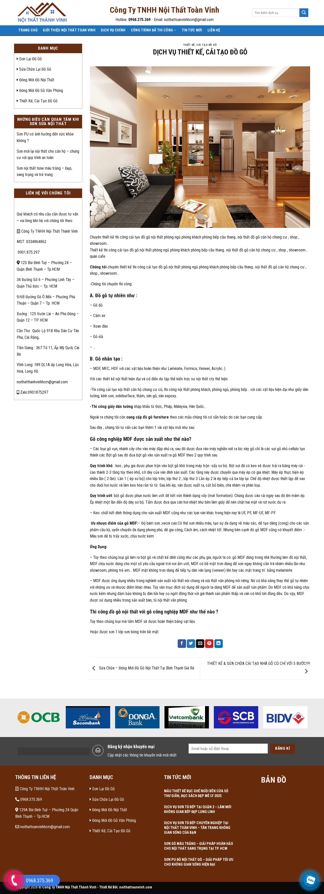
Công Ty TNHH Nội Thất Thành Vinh (49, 231)
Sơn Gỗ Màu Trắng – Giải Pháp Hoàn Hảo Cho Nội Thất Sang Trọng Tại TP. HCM (198, 846)
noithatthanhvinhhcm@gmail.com (42, 382)
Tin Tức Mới (192, 30)
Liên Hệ (214, 30)
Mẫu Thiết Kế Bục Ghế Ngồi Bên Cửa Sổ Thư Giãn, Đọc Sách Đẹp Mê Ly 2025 (196, 793)
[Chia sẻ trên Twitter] (191, 643)
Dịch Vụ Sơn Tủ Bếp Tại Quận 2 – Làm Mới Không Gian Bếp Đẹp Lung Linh (197, 809)
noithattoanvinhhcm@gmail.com (44, 826)
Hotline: (133, 19)
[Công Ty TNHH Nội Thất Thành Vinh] (42, 13)
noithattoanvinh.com (135, 887)
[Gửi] (303, 12)
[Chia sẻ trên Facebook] (182, 643)
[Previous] (17, 719)
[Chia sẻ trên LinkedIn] (218, 643)
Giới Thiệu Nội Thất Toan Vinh (69, 30)
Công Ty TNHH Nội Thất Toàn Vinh (46, 788)
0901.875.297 (28, 252)
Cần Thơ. (24, 330)
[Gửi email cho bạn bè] (200, 643)
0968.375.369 (30, 799)
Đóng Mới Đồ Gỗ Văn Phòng (40, 90)
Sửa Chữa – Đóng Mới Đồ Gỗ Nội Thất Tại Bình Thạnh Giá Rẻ (146, 668)
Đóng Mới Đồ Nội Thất (36, 79)
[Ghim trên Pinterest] (209, 643)
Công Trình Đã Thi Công (152, 30)
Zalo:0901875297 (33, 392)
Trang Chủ (27, 30)
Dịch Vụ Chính (113, 30)
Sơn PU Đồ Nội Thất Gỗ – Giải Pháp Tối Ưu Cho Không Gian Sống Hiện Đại (198, 862)
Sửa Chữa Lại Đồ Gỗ (34, 69)
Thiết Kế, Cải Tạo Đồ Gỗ (37, 100)
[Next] (307, 719)
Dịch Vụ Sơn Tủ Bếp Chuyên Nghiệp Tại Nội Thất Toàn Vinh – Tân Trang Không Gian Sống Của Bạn (197, 828)
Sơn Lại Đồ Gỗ (30, 58)
